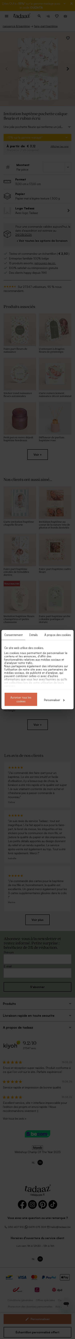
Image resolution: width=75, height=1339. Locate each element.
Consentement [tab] (13, 634)
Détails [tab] (33, 634)
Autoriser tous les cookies (20, 699)
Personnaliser (52, 700)
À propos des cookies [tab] (57, 634)
